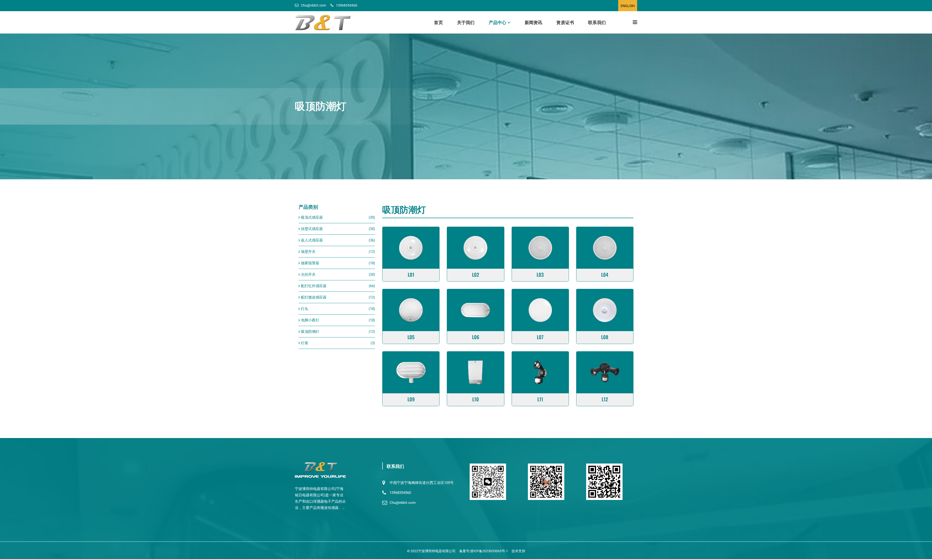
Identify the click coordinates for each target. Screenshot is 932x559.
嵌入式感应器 (312, 240)
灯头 (304, 309)
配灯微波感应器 (313, 297)
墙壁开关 (308, 251)
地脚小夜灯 (310, 320)
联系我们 (597, 22)
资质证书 (565, 22)
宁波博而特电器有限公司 (437, 551)
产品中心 (498, 22)
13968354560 (346, 5)
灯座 (304, 343)
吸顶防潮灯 (310, 331)
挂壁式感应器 (312, 229)
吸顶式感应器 (312, 217)
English (628, 6)
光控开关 (308, 274)
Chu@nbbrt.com (313, 5)
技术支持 (518, 551)
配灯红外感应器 (313, 286)
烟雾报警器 (310, 263)
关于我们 (466, 22)
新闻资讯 (533, 22)
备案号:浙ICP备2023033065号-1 (483, 551)
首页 (438, 22)
